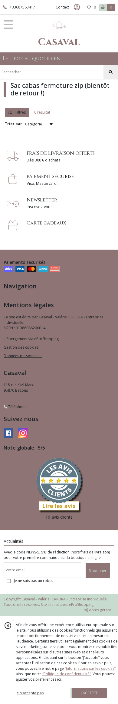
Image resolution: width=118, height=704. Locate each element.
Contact (62, 7)
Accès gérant (99, 610)
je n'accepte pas (30, 693)
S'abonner (98, 570)
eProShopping (81, 604)
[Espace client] (77, 7)
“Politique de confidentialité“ (66, 673)
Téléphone (17, 406)
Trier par (13, 123)
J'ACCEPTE (89, 693)
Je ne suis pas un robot (33, 580)
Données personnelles (23, 355)
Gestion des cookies (21, 347)
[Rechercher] (110, 72)
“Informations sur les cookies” (90, 668)
